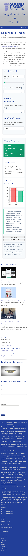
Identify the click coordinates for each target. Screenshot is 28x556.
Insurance (3, 540)
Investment (4, 536)
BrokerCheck (10, 424)
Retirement (4, 534)
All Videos (3, 551)
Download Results (14, 239)
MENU (23, 27)
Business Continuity (6, 486)
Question (3, 404)
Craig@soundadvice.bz (7, 350)
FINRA (21, 458)
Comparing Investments (9, 281)
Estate (2, 538)
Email (2, 397)
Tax (2, 542)
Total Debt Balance (9, 77)
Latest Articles (4, 548)
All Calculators (4, 553)
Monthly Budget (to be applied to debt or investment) (13, 123)
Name (2, 389)
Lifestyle (3, 546)
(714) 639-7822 (9, 345)
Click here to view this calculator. (10, 46)
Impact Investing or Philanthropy (13, 300)
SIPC (24, 458)
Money (3, 544)
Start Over (14, 237)
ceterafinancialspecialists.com (8, 484)
